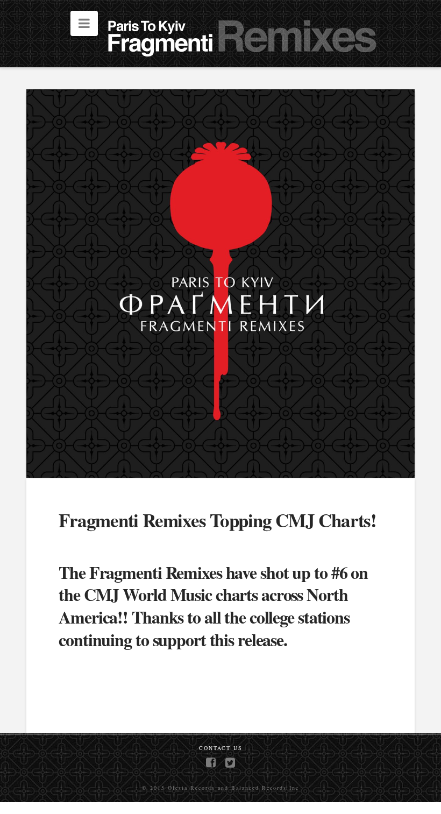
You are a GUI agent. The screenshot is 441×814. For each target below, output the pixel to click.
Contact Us (221, 748)
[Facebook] (211, 762)
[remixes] (246, 42)
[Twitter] (230, 762)
